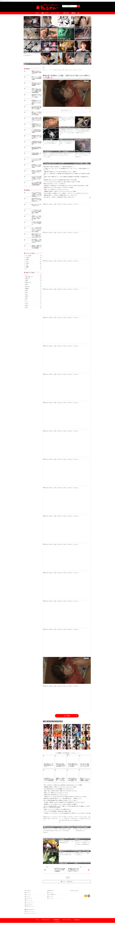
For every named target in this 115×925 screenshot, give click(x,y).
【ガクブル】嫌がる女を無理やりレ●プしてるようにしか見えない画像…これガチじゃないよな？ (50, 863)
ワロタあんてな (29, 904)
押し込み (57, 721)
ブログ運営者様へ (56, 919)
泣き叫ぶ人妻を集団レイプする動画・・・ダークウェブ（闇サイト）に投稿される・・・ (82, 163)
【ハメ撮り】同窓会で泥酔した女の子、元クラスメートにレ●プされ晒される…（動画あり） (83, 27)
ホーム (37, 919)
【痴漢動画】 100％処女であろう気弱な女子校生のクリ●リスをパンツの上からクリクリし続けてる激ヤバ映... (66, 139)
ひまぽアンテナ (29, 898)
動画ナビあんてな (29, 906)
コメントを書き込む (68, 881)
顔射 (61, 721)
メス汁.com (51, 898)
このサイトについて (45, 919)
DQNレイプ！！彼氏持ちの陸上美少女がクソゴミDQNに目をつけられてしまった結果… (50, 163)
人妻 (45, 721)
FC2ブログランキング (30, 911)
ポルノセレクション (30, 902)
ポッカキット (51, 896)
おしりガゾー (51, 892)
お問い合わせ (77, 919)
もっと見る (67, 715)
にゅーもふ (28, 896)
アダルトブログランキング (31, 913)
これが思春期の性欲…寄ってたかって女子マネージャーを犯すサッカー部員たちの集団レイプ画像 (50, 851)
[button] (78, 6)
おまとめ (28, 892)
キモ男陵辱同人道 (52, 894)
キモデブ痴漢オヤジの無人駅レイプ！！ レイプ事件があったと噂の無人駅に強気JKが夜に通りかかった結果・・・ (66, 827)
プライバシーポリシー (67, 919)
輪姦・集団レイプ (51, 721)
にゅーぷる (28, 894)
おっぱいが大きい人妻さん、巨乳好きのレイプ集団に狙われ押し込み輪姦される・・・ (82, 827)
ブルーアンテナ (29, 900)
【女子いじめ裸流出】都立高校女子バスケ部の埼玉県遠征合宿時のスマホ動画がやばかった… (82, 139)
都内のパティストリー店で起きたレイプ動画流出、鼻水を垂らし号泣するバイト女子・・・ (66, 127)
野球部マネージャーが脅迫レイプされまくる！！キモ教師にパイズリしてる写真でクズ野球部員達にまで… (82, 851)
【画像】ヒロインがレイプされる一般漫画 (65, 27)
